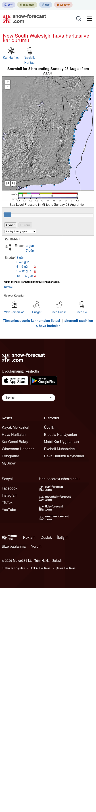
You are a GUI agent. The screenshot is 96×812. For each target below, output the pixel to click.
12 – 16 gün (25, 275)
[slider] (7, 214)
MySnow (9, 463)
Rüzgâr (36, 312)
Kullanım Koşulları (13, 568)
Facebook (9, 488)
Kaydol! (8, 286)
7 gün (30, 250)
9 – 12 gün (24, 271)
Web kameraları (14, 312)
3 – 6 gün (23, 262)
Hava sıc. (81, 312)
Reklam (29, 537)
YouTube (9, 509)
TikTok (7, 502)
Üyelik (49, 427)
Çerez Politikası (66, 568)
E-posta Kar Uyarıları (60, 434)
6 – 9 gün (23, 266)
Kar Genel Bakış (15, 441)
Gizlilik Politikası (40, 568)
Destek (46, 537)
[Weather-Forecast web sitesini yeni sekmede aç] (63, 5)
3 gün (30, 245)
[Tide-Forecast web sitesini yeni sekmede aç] (45, 5)
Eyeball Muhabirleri (59, 448)
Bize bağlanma (14, 546)
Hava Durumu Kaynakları (64, 455)
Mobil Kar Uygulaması (61, 441)
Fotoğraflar (10, 455)
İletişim (62, 537)
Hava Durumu (59, 312)
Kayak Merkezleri (15, 427)
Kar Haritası (11, 57)
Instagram (9, 495)
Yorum (36, 546)
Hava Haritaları (14, 434)
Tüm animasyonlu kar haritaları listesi (31, 320)
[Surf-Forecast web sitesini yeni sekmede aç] (8, 5)
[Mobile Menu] (89, 19)
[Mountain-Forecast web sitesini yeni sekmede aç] (27, 5)
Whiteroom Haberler (18, 448)
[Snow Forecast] (23, 18)
